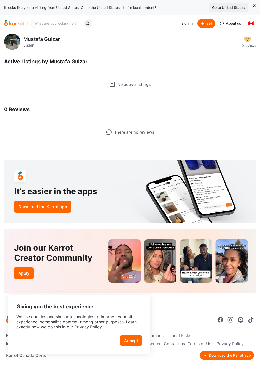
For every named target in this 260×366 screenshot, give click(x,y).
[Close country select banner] (254, 5)
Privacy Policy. (89, 326)
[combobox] (57, 23)
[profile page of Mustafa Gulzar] (12, 42)
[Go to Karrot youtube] (241, 320)
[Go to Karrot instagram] (231, 320)
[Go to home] (14, 23)
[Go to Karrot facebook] (220, 320)
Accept (131, 340)
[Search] (87, 23)
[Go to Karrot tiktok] (251, 320)
